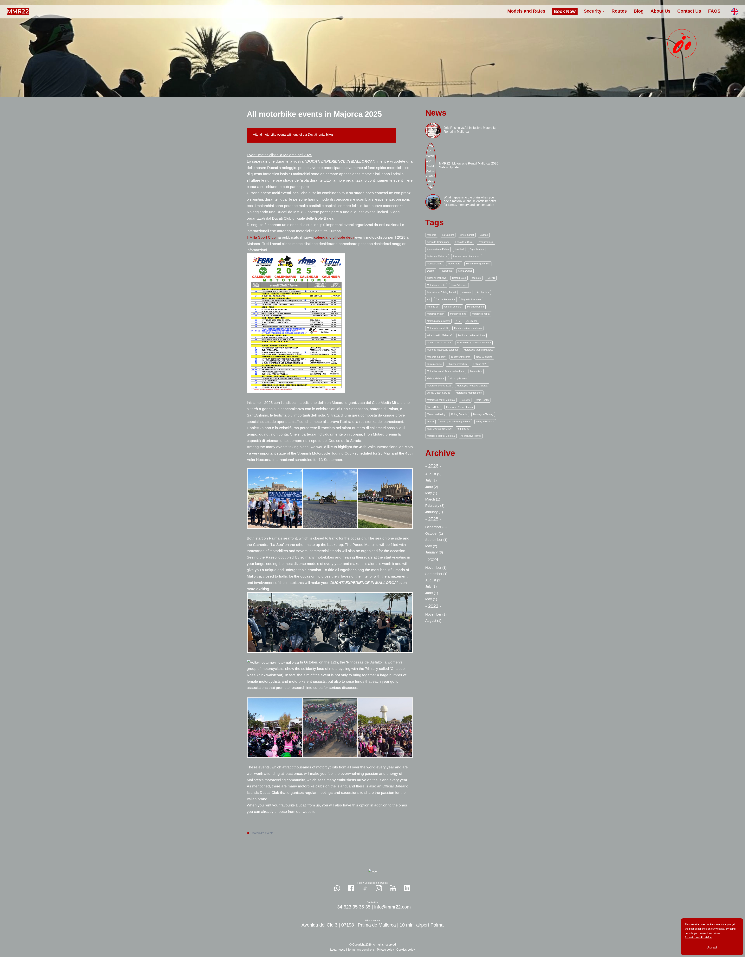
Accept (712, 947)
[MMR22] (18, 11)
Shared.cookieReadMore (698, 937)
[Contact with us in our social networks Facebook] (351, 888)
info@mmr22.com (392, 906)
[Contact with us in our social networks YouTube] (393, 888)
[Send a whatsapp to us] (337, 888)
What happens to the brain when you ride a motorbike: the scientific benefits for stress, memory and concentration (470, 201)
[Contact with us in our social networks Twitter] (407, 888)
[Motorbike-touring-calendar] (296, 323)
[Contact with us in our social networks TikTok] (365, 888)
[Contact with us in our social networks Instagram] (379, 888)
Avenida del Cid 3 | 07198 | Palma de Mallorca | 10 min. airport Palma (372, 925)
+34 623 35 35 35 (352, 906)
